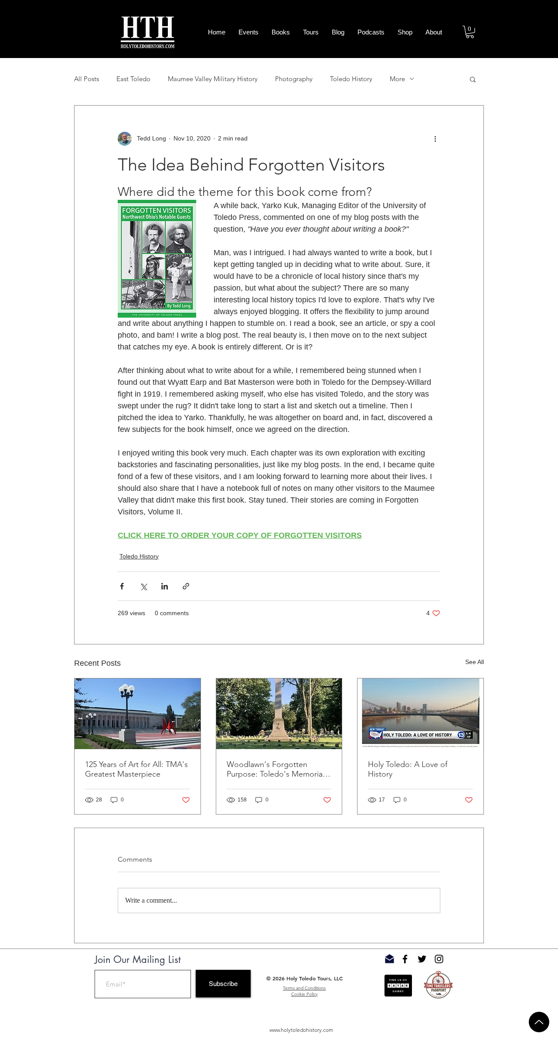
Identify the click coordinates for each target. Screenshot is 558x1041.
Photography (294, 79)
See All (474, 661)
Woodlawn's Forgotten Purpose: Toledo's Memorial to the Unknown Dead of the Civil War (276, 769)
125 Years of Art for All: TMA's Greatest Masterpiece (136, 769)
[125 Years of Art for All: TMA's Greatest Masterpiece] (138, 713)
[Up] (539, 1022)
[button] (470, 32)
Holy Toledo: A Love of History (407, 769)
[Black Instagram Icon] (439, 959)
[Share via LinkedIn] (164, 586)
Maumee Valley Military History (213, 79)
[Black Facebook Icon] (405, 959)
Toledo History (351, 79)
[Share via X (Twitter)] (143, 586)
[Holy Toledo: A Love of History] (420, 713)
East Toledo (133, 79)
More (397, 79)
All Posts (86, 79)
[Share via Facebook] (122, 586)
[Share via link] (186, 586)
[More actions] (435, 139)
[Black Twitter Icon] (422, 959)
